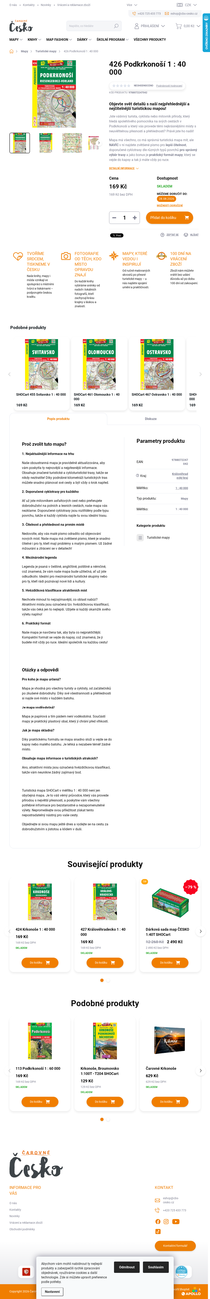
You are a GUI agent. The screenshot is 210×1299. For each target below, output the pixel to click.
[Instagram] (166, 1221)
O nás (13, 5)
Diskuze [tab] (151, 419)
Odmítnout (127, 1267)
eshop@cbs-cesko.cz (171, 1200)
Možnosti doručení (170, 205)
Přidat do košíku (163, 217)
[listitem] (42, 373)
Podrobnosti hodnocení (169, 85)
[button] (9, 374)
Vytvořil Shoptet (179, 1289)
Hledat (116, 26)
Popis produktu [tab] (58, 419)
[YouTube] (175, 1221)
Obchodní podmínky (22, 1229)
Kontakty (29, 5)
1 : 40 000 (182, 488)
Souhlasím (156, 1267)
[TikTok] (158, 1231)
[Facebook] (158, 1221)
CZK (188, 5)
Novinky (46, 5)
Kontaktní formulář (175, 1245)
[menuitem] (16, 40)
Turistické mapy (158, 538)
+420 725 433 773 (174, 1210)
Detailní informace (122, 168)
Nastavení (52, 1292)
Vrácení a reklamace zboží (73, 5)
